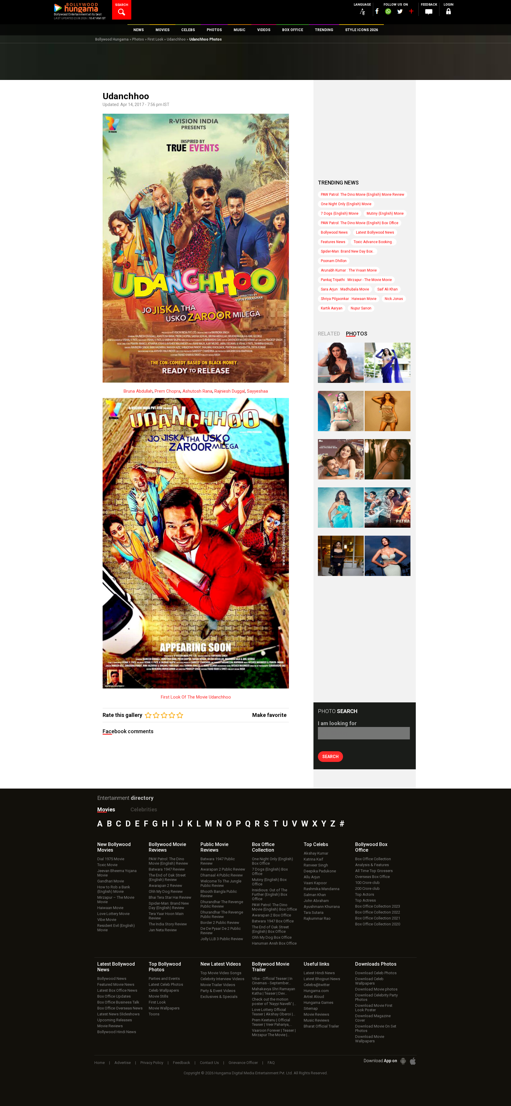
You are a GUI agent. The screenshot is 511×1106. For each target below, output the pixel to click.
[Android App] (403, 1061)
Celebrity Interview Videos (222, 979)
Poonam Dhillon (334, 261)
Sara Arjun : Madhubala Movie (345, 289)
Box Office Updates (114, 996)
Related (329, 333)
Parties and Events (164, 978)
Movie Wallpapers (164, 1008)
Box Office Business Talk (118, 1002)
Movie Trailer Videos (217, 985)
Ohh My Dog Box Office (272, 937)
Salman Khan (315, 894)
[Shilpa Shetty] (341, 507)
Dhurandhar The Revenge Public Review (221, 904)
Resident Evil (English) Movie (116, 927)
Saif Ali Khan (387, 289)
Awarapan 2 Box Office (271, 915)
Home (99, 1062)
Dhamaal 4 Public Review (221, 875)
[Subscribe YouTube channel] (411, 12)
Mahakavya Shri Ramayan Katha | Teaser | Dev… (273, 991)
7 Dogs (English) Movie (339, 213)
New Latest (220, 964)
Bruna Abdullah (138, 391)
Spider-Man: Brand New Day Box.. (347, 251)
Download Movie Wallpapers (369, 1038)
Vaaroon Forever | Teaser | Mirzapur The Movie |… (274, 1032)
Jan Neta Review (163, 930)
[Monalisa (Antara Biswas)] (341, 411)
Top (316, 844)
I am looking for (337, 723)
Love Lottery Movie (113, 913)
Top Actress (365, 900)
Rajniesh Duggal (229, 391)
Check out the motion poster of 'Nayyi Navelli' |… (274, 1001)
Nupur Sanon (361, 308)
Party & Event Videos (217, 990)
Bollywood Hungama (112, 39)
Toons (154, 1014)
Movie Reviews (110, 1026)
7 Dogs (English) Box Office (270, 871)
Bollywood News (334, 232)
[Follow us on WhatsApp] (388, 12)
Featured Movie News (115, 984)
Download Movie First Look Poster (373, 1007)
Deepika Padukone (320, 871)
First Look (155, 39)
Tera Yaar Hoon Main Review (166, 915)
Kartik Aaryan (331, 308)
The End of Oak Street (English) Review (167, 877)
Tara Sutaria (314, 912)
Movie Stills (158, 996)
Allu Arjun (312, 877)
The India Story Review (168, 924)
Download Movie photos (376, 989)
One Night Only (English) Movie (346, 204)
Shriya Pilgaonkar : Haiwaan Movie (348, 299)
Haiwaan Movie (110, 908)
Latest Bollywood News (375, 232)
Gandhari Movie (110, 881)
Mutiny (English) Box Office (269, 881)
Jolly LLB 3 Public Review (221, 939)
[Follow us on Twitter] (400, 11)
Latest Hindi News (319, 973)
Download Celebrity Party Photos (376, 997)
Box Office (263, 847)
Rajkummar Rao (317, 918)
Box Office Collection (373, 859)
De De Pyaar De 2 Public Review (220, 930)
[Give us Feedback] (428, 12)
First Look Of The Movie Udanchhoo (196, 697)
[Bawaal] (341, 459)
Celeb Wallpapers (164, 990)
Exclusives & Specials (218, 996)
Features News (333, 242)
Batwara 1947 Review (167, 869)
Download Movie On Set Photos (375, 1028)
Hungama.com (316, 990)
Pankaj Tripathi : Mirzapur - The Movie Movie (356, 280)
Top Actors (364, 894)
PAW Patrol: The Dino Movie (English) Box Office (359, 223)
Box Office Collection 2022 (377, 912)
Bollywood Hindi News (116, 1032)
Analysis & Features (372, 865)
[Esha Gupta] (387, 556)
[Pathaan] (387, 507)
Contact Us (209, 1062)
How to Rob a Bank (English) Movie (113, 889)
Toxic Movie (107, 865)
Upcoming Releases (114, 1020)
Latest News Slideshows (118, 1014)
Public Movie (214, 847)
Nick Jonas (394, 299)
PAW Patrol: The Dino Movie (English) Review (168, 861)
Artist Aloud (314, 996)
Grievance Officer (243, 1062)
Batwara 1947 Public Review (217, 861)
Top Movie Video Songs (220, 973)
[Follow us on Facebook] (377, 11)
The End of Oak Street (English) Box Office (270, 929)
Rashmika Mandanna (321, 889)
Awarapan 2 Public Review (222, 869)
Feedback (181, 1062)
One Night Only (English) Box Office (272, 861)
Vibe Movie (106, 919)
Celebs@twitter (317, 985)
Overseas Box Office (372, 876)
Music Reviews (316, 1020)
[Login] (448, 12)
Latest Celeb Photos (166, 984)
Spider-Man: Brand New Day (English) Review (169, 905)
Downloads (376, 964)
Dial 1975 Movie (110, 859)
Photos (138, 39)
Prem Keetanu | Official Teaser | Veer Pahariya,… (272, 1022)
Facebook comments (128, 731)
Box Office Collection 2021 (377, 918)
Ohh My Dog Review (166, 891)
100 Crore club (367, 882)
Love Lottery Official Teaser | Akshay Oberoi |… (273, 1011)
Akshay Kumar (316, 853)
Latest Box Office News (117, 990)
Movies (106, 809)
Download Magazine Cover (373, 1018)
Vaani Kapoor (315, 883)
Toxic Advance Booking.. (374, 242)
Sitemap (311, 1008)
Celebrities (143, 809)
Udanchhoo (176, 39)
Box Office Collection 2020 (377, 924)
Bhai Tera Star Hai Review (170, 897)
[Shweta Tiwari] (341, 363)
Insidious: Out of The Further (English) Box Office (269, 894)
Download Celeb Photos (376, 973)
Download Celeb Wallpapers (369, 981)
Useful (316, 964)
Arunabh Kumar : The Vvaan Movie (349, 270)
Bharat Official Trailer (321, 1026)
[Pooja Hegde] (387, 459)
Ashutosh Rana (197, 391)
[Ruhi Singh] (387, 411)
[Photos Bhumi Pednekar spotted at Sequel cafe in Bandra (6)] (341, 556)
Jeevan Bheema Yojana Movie (117, 873)
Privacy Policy (151, 1062)
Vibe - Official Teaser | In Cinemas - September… (272, 980)
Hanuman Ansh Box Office (274, 943)
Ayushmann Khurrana (322, 906)
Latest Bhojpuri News (322, 979)
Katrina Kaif (313, 859)
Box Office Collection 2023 (377, 906)
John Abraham (316, 900)
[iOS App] (413, 1061)
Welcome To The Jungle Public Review (220, 883)
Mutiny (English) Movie (385, 213)
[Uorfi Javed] (387, 363)
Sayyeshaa (257, 391)
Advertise (122, 1062)
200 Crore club (367, 888)
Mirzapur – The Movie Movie (115, 899)
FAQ (271, 1062)
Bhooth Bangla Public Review (218, 893)
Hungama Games (318, 1002)
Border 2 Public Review (219, 922)
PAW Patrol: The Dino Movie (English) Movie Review (362, 194)
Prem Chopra (167, 391)
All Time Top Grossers (374, 871)
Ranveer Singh (316, 865)
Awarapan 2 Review (165, 885)
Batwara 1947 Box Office (273, 921)
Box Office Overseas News (120, 1008)
